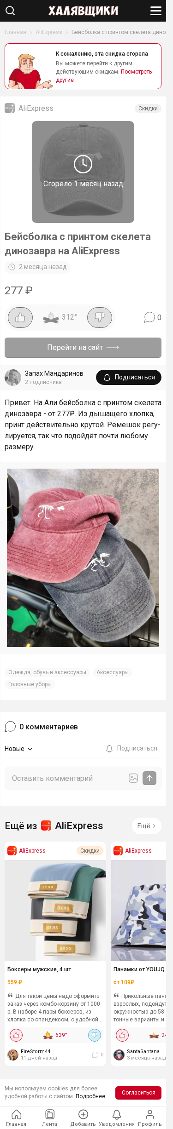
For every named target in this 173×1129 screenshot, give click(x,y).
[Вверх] (150, 1090)
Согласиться (138, 1092)
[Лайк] (20, 317)
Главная (15, 32)
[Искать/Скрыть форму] (10, 10)
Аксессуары (112, 672)
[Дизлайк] (99, 317)
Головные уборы (30, 684)
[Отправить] (149, 778)
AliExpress (49, 32)
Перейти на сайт (75, 347)
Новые (14, 748)
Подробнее (90, 1096)
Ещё (143, 826)
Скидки (148, 108)
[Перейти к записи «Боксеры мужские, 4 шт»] (55, 910)
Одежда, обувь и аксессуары (47, 672)
